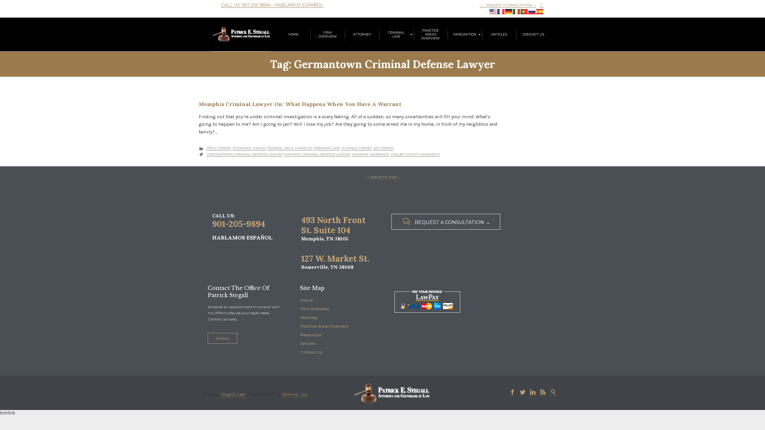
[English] (493, 11)
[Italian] (517, 11)
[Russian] (532, 11)
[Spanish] (540, 11)
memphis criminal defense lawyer (317, 154)
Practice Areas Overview (324, 326)
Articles (308, 343)
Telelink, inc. (294, 394)
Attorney (309, 317)
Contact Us (311, 352)
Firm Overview (315, 308)
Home (307, 300)
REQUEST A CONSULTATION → (508, 5)
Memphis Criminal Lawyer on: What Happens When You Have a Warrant (300, 104)
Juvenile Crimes (356, 148)
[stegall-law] (241, 34)
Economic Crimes (249, 148)
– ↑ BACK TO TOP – (382, 177)
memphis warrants (370, 154)
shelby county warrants (415, 154)
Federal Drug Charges (289, 148)
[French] (501, 11)
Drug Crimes (218, 148)
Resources (311, 334)
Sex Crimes (383, 148)
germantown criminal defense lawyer (244, 154)
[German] (509, 11)
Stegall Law (233, 394)
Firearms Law (326, 148)
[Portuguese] (524, 11)
